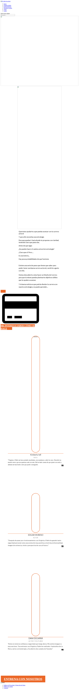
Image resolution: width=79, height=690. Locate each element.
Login (5, 11)
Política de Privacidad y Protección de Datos (14, 685)
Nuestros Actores (8, 8)
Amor (5, 9)
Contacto (6, 688)
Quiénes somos (7, 5)
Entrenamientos (7, 6)
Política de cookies (8, 686)
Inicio (5, 4)
